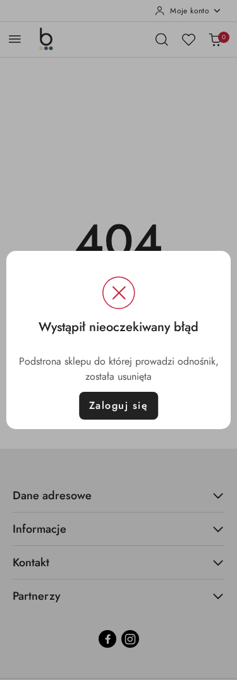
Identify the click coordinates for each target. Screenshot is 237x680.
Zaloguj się (119, 405)
